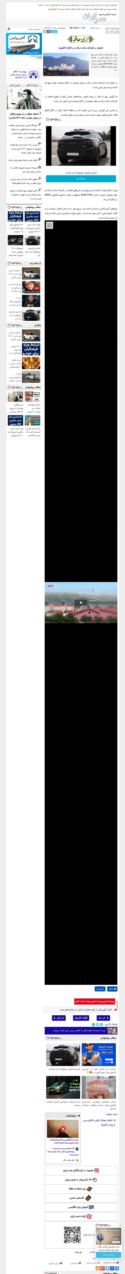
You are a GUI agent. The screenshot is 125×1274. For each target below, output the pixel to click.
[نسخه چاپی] (71, 28)
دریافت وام (81, 178)
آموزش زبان (52, 9)
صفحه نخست (115, 28)
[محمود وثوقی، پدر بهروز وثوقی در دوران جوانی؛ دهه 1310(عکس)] (24, 99)
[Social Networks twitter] (97, 1024)
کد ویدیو (100, 989)
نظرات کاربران (81, 1018)
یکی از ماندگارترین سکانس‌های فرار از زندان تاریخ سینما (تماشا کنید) (64, 1141)
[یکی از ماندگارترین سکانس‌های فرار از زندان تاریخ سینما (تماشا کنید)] (63, 1129)
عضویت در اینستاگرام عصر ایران (78, 1170)
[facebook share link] (48, 31)
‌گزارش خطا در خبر (112, 32)
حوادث (107, 28)
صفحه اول (114, 5)
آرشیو (99, 5)
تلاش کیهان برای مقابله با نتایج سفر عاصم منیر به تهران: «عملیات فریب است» (25, 194)
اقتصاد (40, 5)
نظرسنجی (86, 5)
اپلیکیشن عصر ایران (92, 1235)
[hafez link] (81, 39)
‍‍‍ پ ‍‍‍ (81, 27)
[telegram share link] (52, 31)
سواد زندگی (55, 5)
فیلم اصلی (112, 997)
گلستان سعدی (77, 1198)
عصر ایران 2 (60, 9)
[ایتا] (98, 1268)
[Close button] (120, 1225)
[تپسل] (47, 119)
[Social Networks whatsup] (101, 1024)
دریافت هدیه (108, 1255)
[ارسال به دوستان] (73, 28)
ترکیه (94, 1258)
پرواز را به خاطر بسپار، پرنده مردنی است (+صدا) (18, 74)
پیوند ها (62, 5)
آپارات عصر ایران (78, 1216)
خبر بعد (101, 1018)
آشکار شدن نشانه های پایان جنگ (23, 160)
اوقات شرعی (70, 5)
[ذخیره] (75, 28)
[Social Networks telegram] (93, 1024)
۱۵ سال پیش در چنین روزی (78, 1180)
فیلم (67, 9)
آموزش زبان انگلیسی (78, 1207)
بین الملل (102, 9)
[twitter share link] (44, 31)
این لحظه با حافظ (77, 1189)
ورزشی (109, 9)
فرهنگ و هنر (94, 9)
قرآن (78, 9)
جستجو (93, 5)
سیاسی (47, 5)
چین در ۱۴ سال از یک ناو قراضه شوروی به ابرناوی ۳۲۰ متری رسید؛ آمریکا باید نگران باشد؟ (25, 148)
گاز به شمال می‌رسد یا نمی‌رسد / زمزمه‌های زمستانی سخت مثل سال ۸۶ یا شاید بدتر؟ (63, 1151)
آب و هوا (78, 5)
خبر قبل (60, 1018)
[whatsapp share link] (55, 31)
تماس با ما (105, 5)
